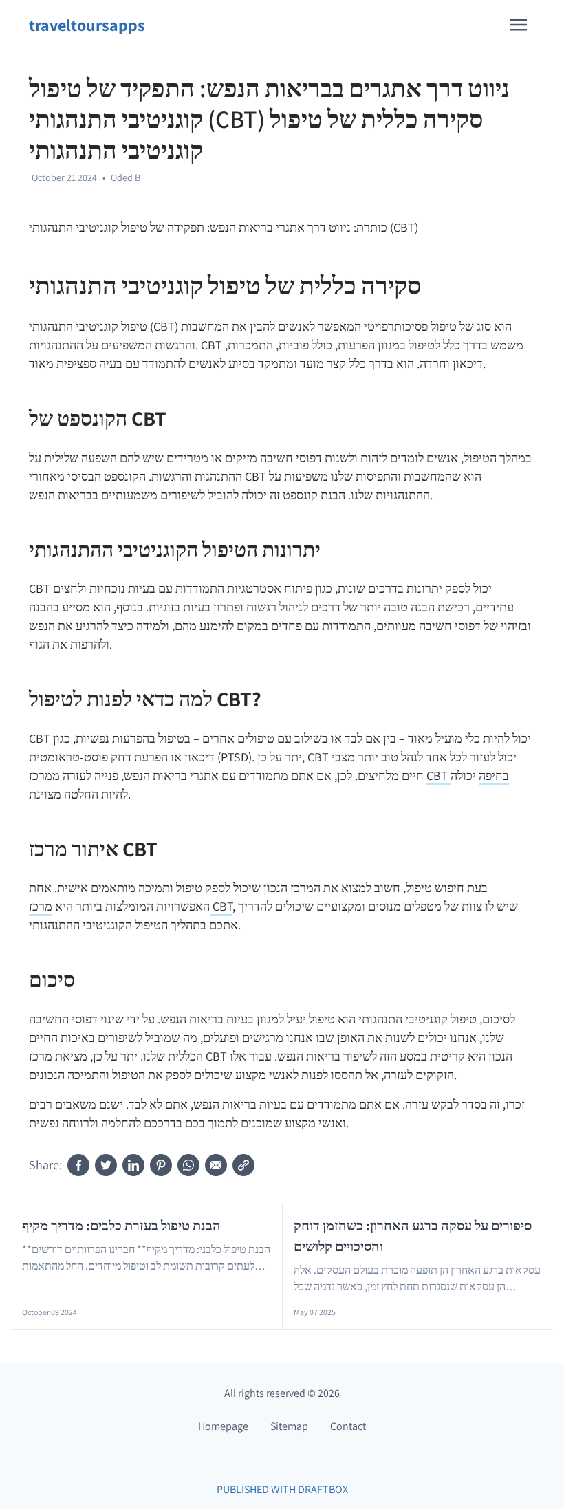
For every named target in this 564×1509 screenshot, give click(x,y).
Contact (348, 1426)
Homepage (223, 1426)
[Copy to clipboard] (243, 1165)
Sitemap (289, 1426)
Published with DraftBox (282, 1489)
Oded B (125, 177)
